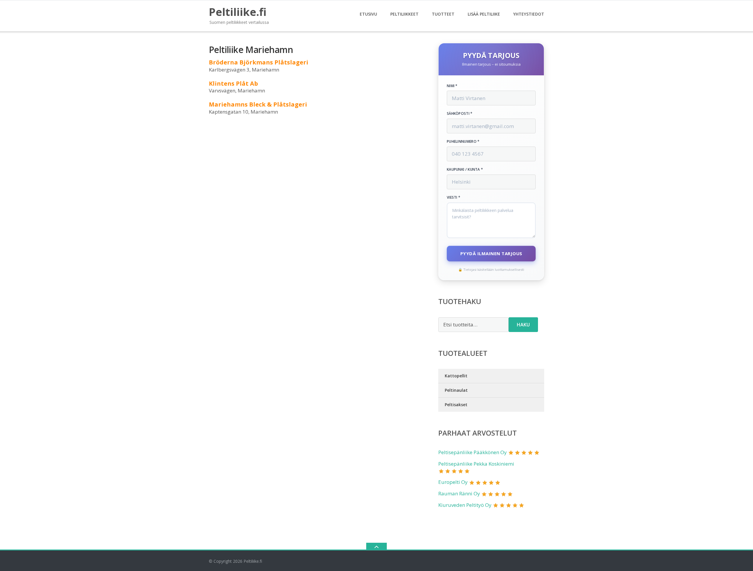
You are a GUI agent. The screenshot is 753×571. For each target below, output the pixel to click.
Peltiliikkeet (404, 14)
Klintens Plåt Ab (233, 83)
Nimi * (452, 86)
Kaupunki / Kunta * (465, 169)
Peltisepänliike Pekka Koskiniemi (476, 463)
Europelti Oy (453, 482)
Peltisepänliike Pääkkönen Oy (472, 452)
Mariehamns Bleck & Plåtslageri (258, 104)
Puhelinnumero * (463, 141)
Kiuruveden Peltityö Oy (465, 505)
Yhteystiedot (528, 14)
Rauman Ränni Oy (459, 493)
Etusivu (368, 14)
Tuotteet (443, 14)
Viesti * (453, 197)
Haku (523, 324)
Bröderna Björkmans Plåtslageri (258, 62)
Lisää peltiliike (484, 14)
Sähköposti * (460, 113)
